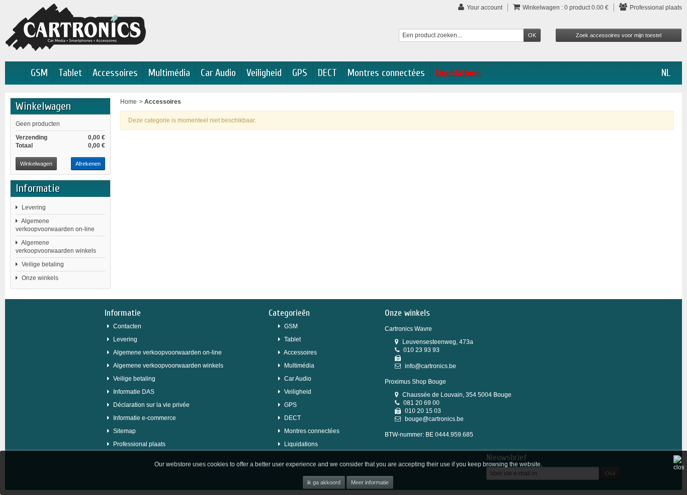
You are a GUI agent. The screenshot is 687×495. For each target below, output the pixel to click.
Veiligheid (264, 73)
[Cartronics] (76, 26)
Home (128, 101)
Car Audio (218, 73)
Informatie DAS (133, 391)
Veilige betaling (43, 264)
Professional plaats (139, 444)
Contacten (127, 326)
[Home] (15, 73)
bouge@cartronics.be (434, 418)
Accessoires (115, 73)
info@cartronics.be (430, 366)
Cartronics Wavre (408, 328)
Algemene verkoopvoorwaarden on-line (167, 352)
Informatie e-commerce (144, 417)
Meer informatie (370, 482)
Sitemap (124, 431)
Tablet (70, 73)
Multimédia (169, 73)
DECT (327, 73)
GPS (299, 73)
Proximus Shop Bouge (415, 381)
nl (665, 73)
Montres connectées (386, 73)
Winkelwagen (43, 106)
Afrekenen (88, 164)
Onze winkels (40, 277)
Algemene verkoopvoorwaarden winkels (168, 365)
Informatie (38, 188)
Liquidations (458, 73)
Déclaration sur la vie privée (151, 404)
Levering (34, 207)
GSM (39, 73)
